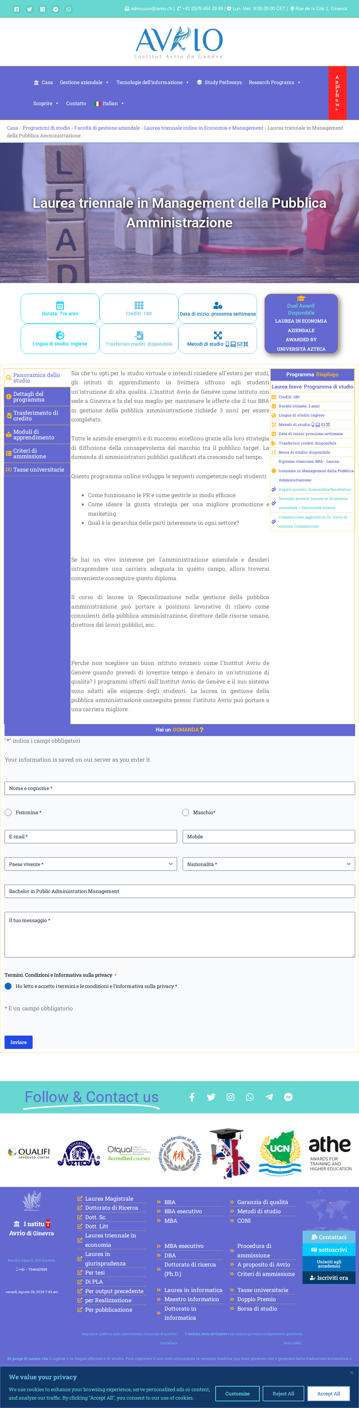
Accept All (328, 1393)
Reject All (283, 1393)
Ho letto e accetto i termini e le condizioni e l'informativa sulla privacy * (96, 986)
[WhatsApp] (68, 9)
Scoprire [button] (42, 103)
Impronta (90, 1334)
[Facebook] (16, 9)
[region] (179, 1387)
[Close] (351, 1372)
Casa (47, 82)
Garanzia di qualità (160, 1334)
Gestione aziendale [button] (81, 82)
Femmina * (29, 812)
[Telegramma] (55, 9)
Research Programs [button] (271, 82)
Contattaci (168, 1343)
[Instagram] (42, 9)
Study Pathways (223, 82)
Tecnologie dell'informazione (149, 82)
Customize (237, 1393)
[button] (337, 93)
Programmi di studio (46, 127)
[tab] (37, 377)
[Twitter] (29, 9)
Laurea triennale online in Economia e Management (203, 127)
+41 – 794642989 (33, 1269)
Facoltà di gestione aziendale (107, 127)
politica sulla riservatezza (121, 1334)
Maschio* (204, 812)
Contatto (76, 103)
